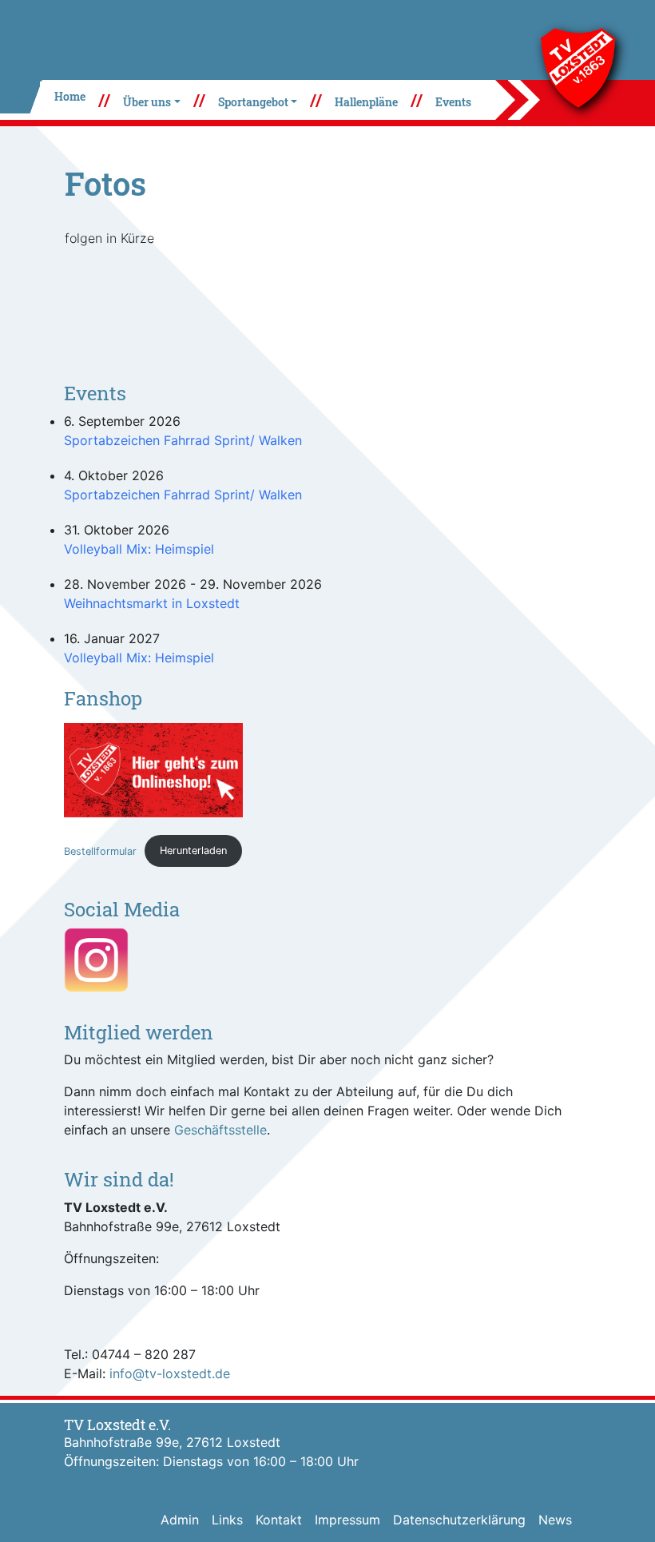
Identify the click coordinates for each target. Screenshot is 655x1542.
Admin (180, 1520)
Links (227, 1520)
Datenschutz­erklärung (459, 1520)
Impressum (347, 1520)
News (555, 1520)
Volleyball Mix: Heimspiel (139, 549)
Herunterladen (193, 850)
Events (453, 101)
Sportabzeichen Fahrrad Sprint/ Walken (183, 440)
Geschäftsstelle (220, 1130)
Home (69, 96)
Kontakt (279, 1520)
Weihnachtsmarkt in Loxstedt (152, 603)
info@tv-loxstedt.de (169, 1373)
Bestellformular (100, 850)
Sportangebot (253, 101)
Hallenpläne (366, 101)
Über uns (147, 101)
